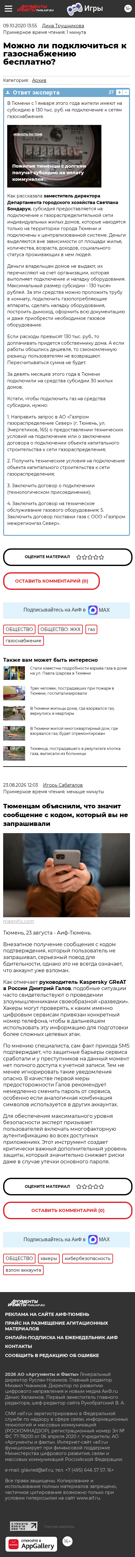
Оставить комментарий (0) (51, 581)
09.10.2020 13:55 (20, 26)
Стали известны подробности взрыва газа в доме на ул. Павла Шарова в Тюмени (78, 671)
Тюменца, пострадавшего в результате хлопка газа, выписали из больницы (75, 751)
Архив (39, 80)
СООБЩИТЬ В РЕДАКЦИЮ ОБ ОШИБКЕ (52, 1355)
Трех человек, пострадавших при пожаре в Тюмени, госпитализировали (72, 691)
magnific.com (18, 921)
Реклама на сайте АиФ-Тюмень (47, 1314)
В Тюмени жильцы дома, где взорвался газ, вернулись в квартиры (72, 711)
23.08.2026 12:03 (20, 785)
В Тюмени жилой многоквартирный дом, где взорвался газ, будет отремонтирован (74, 731)
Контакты (18, 1346)
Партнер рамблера (59, 1526)
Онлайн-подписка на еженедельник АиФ (61, 1337)
